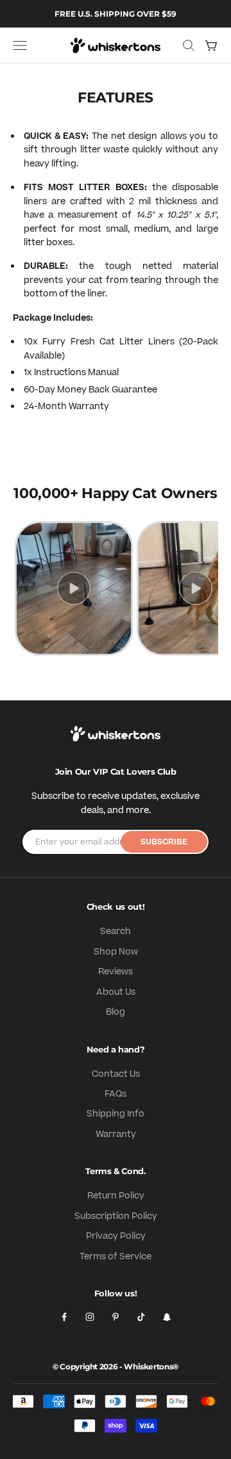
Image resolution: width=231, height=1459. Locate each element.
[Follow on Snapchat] (167, 1317)
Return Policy (115, 1195)
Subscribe (164, 842)
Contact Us (116, 1074)
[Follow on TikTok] (141, 1317)
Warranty (116, 1134)
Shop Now (116, 952)
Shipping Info (115, 1114)
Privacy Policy (116, 1236)
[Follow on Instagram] (90, 1317)
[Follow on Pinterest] (115, 1317)
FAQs (115, 1094)
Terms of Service (115, 1256)
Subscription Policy (115, 1216)
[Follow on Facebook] (64, 1317)
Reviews (115, 971)
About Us (115, 992)
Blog (115, 1012)
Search (115, 931)
